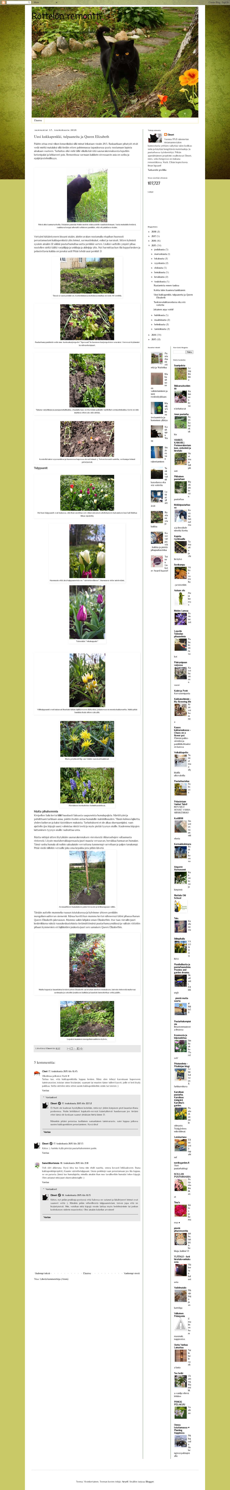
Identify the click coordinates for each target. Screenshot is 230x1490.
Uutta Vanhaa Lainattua (181, 1346)
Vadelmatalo (180, 1287)
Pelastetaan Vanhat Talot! (180, 803)
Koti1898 (178, 818)
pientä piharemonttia (181, 1229)
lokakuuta (159, 258)
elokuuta (159, 267)
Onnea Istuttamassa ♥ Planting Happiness (181, 1428)
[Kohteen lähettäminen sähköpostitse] (68, 1048)
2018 (154, 231)
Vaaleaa (189, 1410)
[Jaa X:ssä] (75, 1048)
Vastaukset (51, 1097)
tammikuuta (160, 329)
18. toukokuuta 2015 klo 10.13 (76, 1195)
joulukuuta (159, 249)
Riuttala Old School (180, 896)
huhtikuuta (160, 315)
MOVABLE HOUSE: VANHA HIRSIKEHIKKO (182, 810)
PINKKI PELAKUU (179, 1403)
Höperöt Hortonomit (180, 868)
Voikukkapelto (181, 752)
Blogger (150, 1481)
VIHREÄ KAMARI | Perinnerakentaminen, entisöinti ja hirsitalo (182, 445)
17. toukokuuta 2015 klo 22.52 (77, 1103)
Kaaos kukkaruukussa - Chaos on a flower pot (182, 731)
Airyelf (125, 1481)
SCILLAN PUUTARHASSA (182, 1175)
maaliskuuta (160, 320)
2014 (154, 335)
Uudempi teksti (42, 1273)
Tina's (177, 1202)
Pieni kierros (189, 599)
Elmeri (54, 1103)
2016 (154, 240)
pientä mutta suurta (181, 999)
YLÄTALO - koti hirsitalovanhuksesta (182, 1259)
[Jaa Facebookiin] (78, 1048)
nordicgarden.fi (181, 1162)
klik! (60, 815)
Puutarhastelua (181, 781)
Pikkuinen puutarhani (179, 477)
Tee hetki (178, 1373)
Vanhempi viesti (132, 1273)
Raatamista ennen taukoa (166, 285)
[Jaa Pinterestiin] (81, 1048)
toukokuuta (160, 281)
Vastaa (45, 1090)
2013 (154, 339)
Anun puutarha (181, 414)
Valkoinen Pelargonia (179, 1314)
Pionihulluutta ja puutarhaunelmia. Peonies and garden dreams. (182, 968)
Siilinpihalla (179, 938)
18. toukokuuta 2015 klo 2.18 (74, 1163)
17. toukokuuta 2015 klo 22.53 (68, 1143)
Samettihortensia (50, 1163)
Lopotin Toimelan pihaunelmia (180, 634)
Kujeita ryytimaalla (179, 537)
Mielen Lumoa (181, 610)
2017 (154, 236)
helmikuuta (160, 324)
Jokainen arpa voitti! (163, 309)
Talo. (176, 918)
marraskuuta (161, 254)
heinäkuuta (160, 272)
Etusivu (38, 120)
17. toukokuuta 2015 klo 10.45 (63, 1071)
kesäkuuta (159, 277)
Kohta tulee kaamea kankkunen (169, 290)
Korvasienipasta (182, 693)
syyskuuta (159, 263)
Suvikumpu (179, 564)
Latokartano (180, 1137)
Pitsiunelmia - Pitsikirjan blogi (182, 1065)
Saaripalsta (179, 365)
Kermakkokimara (182, 844)
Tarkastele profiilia (157, 170)
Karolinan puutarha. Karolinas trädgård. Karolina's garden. (179, 1099)
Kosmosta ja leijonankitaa (180, 1036)
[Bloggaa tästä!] (71, 1048)
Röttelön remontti (66, 16)
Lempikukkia (189, 374)
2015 (154, 245)
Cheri (44, 1071)
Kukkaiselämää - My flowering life (182, 700)
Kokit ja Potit (181, 690)
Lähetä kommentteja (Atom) (54, 1279)
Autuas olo (179, 590)
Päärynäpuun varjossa (180, 663)
